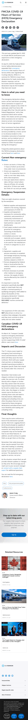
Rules (4, 160)
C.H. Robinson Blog (7, 6)
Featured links (6, 680)
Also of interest (6, 695)
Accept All (14, 716)
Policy (4, 483)
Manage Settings (7, 716)
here (12, 153)
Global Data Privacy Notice (12, 706)
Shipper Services (6, 685)
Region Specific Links (8, 690)
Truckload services (7, 488)
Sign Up (14, 535)
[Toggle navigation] (26, 2)
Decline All (21, 716)
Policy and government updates (16, 483)
